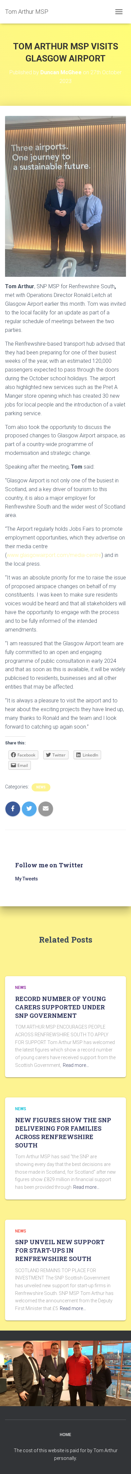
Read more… (76, 1065)
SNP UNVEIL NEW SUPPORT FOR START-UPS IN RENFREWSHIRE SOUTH (59, 1250)
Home (65, 1434)
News (41, 787)
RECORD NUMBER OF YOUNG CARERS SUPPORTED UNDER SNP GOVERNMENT (60, 1007)
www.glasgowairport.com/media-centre (54, 555)
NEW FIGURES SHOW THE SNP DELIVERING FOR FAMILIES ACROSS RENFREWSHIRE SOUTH (63, 1133)
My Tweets (26, 878)
